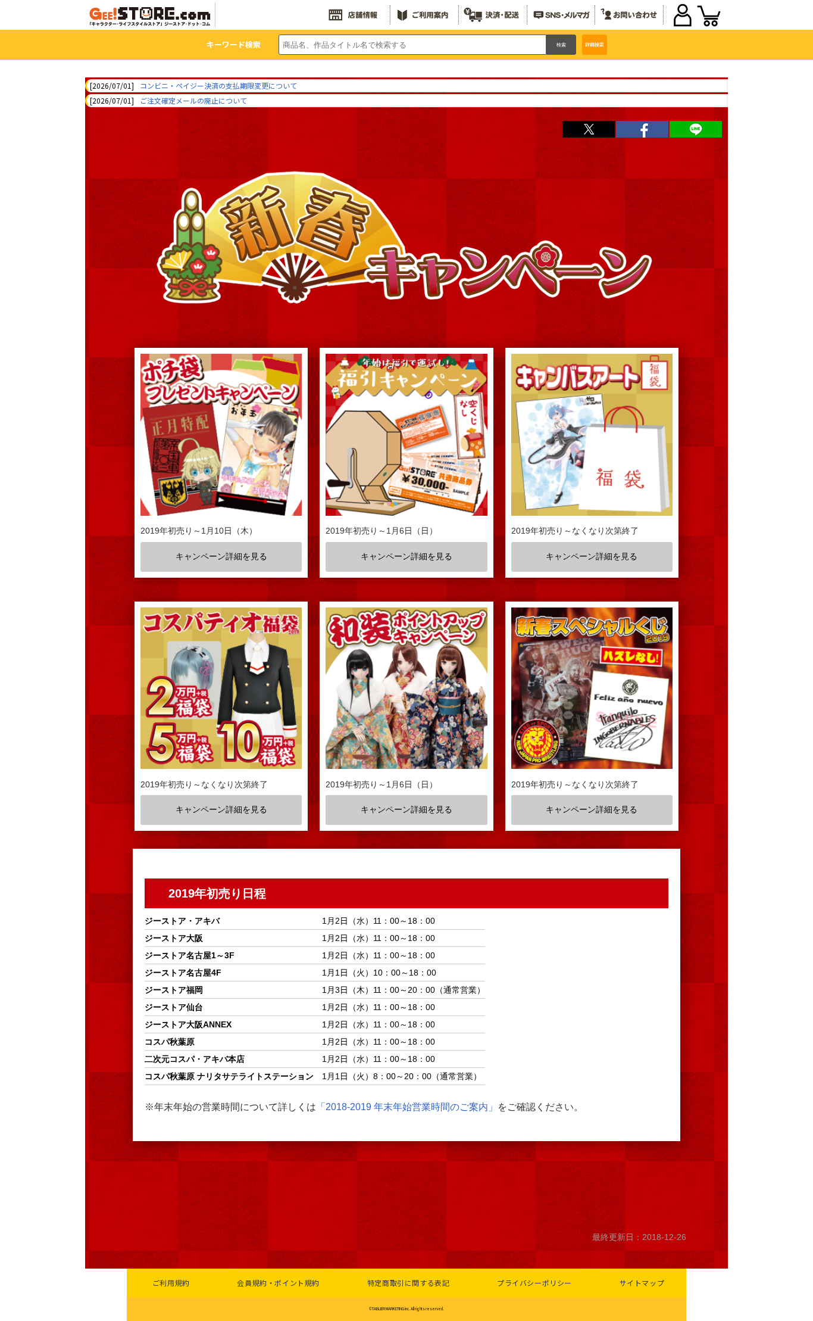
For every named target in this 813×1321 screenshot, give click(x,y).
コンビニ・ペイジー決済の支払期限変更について (218, 85)
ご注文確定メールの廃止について (193, 100)
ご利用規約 (171, 1283)
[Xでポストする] (588, 129)
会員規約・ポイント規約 (278, 1283)
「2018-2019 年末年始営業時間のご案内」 (407, 1107)
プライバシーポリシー (534, 1283)
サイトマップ (642, 1283)
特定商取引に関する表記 (408, 1283)
